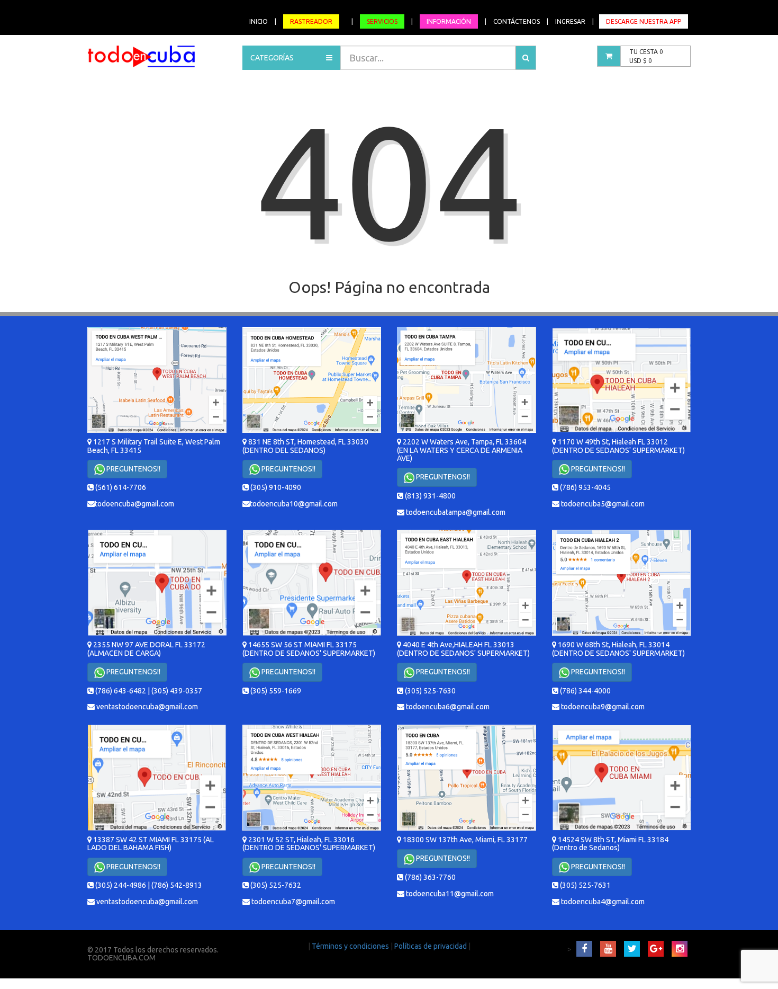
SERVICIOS (382, 21)
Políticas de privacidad (431, 946)
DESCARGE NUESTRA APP (643, 21)
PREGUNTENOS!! (132, 469)
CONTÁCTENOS (516, 21)
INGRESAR (570, 21)
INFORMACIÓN (449, 21)
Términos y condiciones (351, 946)
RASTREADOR (311, 21)
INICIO (258, 21)
